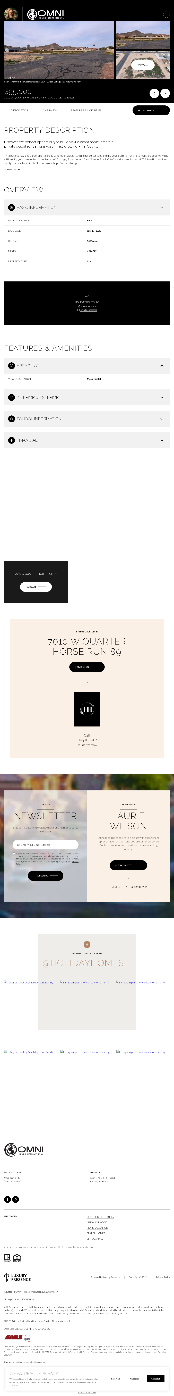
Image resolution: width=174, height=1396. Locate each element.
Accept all (155, 1378)
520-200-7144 (88, 306)
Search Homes (96, 1233)
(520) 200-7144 (138, 887)
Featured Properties (100, 1216)
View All (143, 65)
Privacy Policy (163, 1277)
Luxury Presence (111, 1277)
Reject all (115, 1378)
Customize (135, 1378)
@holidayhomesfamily (99, 963)
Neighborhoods (97, 1222)
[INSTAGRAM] (15, 1199)
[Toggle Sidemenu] (166, 14)
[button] (151, 110)
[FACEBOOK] (7, 1199)
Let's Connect (96, 1238)
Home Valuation (97, 1227)
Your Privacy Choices (87, 1392)
